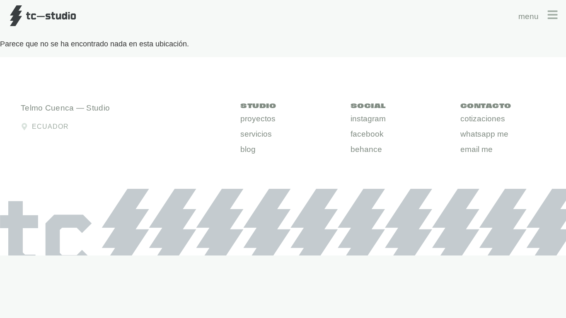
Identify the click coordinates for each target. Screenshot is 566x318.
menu (528, 16)
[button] (248, 149)
